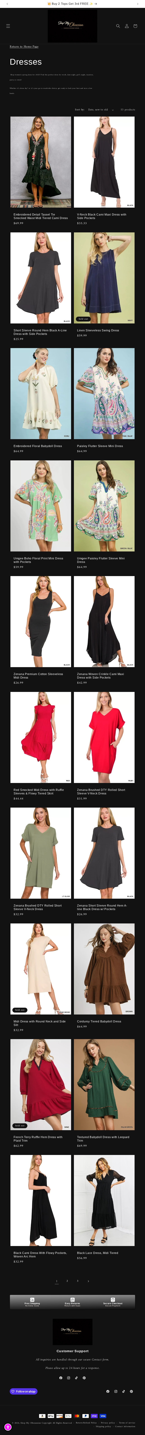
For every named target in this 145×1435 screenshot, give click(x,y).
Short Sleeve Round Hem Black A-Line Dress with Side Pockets (40, 332)
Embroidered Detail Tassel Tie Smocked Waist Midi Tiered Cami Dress (41, 216)
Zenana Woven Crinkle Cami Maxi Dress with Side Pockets (100, 676)
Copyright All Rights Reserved (57, 1423)
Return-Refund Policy (86, 1423)
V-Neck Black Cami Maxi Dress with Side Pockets (101, 216)
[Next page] (88, 1281)
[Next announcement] (138, 4)
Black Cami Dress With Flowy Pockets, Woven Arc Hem (40, 1254)
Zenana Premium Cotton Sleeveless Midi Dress (38, 676)
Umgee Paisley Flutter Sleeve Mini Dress (101, 560)
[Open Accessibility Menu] (8, 1427)
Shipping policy (103, 1426)
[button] (8, 26)
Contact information (125, 1426)
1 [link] (57, 1281)
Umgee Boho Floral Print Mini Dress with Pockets (38, 560)
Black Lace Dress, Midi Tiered (97, 1252)
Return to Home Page (24, 46)
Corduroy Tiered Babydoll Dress (99, 1021)
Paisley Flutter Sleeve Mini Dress (100, 446)
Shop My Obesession (31, 1423)
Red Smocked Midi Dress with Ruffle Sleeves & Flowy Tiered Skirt (39, 791)
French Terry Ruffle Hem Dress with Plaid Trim (38, 1139)
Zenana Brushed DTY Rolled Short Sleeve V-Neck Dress (101, 791)
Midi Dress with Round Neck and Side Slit (40, 1023)
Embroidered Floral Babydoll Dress (38, 446)
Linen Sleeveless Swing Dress (98, 330)
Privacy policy (108, 1423)
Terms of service (127, 1423)
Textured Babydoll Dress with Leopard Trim (103, 1139)
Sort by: (79, 109)
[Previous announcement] (7, 4)
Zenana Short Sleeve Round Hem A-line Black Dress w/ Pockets (102, 907)
